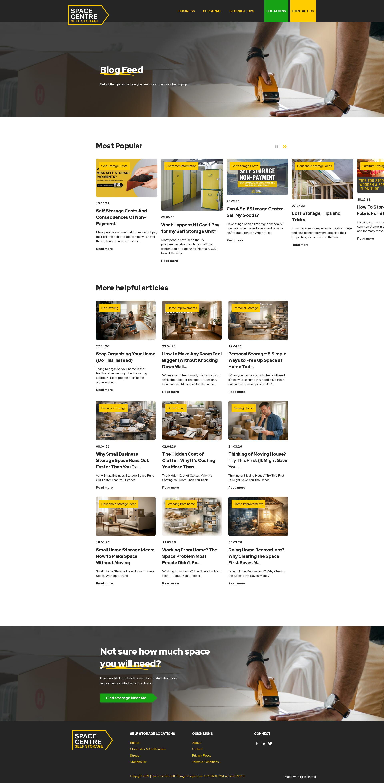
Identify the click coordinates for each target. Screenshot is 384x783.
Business (186, 11)
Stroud (134, 755)
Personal (212, 11)
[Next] (285, 146)
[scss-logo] (88, 15)
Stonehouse (138, 762)
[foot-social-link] (257, 745)
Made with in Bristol (300, 777)
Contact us (303, 11)
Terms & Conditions (205, 762)
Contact (197, 749)
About (196, 743)
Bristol (134, 743)
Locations (276, 11)
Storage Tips (241, 11)
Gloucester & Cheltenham (148, 749)
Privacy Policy (201, 755)
